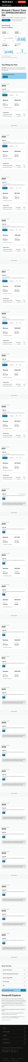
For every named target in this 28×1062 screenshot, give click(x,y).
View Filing (5, 146)
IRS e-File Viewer (13, 1016)
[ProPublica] (7, 2)
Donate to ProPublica (21, 1)
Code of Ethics (5, 1058)
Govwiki (17, 1017)
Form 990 (4, 67)
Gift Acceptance (14, 1060)
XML (17, 146)
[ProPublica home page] (10, 1051)
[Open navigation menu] (16, 2)
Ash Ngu (18, 1009)
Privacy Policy (20, 1058)
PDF (17, 187)
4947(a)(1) (11, 27)
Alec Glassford (13, 1009)
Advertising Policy (6, 1060)
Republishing (12, 1058)
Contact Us (5, 76)
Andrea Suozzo (6, 1009)
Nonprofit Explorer (6, 5)
